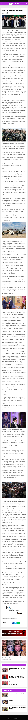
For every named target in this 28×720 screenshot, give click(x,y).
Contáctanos (10, 718)
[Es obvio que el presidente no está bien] (14, 648)
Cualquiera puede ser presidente (16, 693)
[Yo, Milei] (5, 702)
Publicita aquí (16, 718)
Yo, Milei (11, 700)
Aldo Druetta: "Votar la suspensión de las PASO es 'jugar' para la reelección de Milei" (17, 683)
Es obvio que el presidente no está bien (12, 657)
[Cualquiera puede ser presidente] (5, 695)
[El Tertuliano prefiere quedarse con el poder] (5, 709)
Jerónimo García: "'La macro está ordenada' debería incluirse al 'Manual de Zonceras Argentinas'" (17, 676)
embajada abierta (6, 618)
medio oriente (13, 618)
